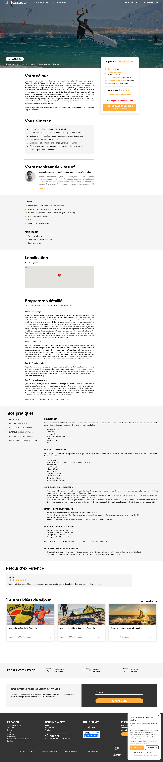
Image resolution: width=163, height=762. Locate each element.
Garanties (10, 734)
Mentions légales (93, 751)
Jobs (9, 732)
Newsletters (11, 737)
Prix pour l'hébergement (18, 423)
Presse (9, 730)
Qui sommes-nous (14, 725)
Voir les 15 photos (15, 59)
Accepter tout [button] (136, 747)
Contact (48, 730)
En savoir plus (44, 188)
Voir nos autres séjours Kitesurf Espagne (120, 107)
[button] (144, 752)
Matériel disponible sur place (21, 432)
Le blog (10, 741)
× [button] (158, 716)
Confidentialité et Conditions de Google (144, 755)
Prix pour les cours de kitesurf (21, 436)
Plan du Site (49, 728)
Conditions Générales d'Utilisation (19, 739)
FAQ (47, 725)
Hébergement (14, 419)
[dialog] (144, 736)
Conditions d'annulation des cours (23, 440)
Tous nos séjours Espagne (145, 601)
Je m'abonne (119, 701)
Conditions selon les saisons (20, 428)
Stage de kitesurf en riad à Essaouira (126, 628)
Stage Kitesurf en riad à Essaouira (23, 628)
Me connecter (150, 3)
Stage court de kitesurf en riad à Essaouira (77, 628)
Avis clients (11, 728)
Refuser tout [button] (152, 747)
